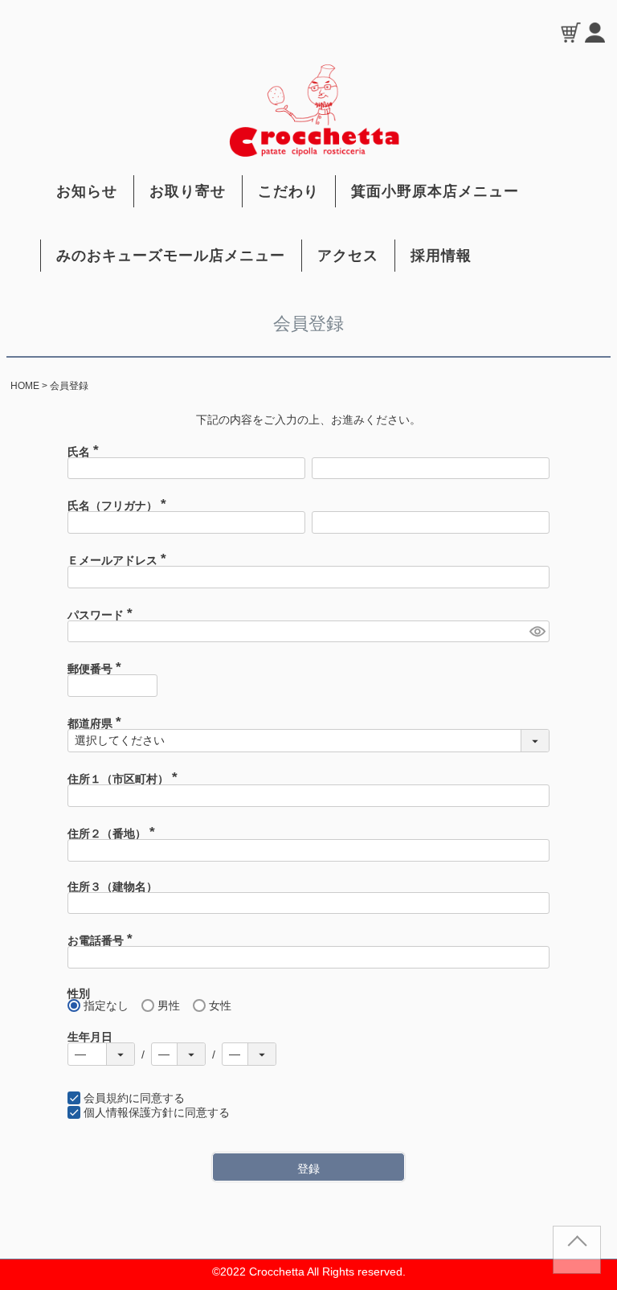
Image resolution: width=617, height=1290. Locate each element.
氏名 (85, 451)
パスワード (102, 614)
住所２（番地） (114, 833)
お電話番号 (102, 940)
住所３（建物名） (112, 886)
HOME (24, 385)
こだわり (288, 191)
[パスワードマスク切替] (537, 631)
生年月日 (89, 1036)
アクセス (347, 256)
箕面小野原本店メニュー (435, 191)
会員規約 (106, 1097)
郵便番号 (97, 668)
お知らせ (86, 191)
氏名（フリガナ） (119, 505)
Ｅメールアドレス (119, 560)
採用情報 (441, 256)
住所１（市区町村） (125, 778)
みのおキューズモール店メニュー (170, 256)
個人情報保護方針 (129, 1112)
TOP (576, 1256)
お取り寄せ (187, 191)
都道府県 (97, 723)
